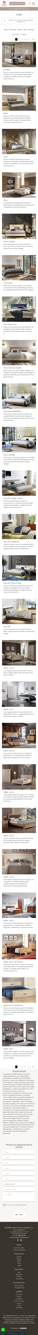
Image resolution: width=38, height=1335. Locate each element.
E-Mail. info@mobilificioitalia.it (19, 1237)
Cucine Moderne (19, 1248)
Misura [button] (19, 30)
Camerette (19, 1279)
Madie (19, 1259)
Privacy (3, 1334)
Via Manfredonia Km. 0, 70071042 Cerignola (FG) (19, 1233)
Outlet (19, 1305)
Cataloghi (19, 1308)
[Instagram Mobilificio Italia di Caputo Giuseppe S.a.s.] (20, 1240)
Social (19, 1303)
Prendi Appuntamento (17, 3)
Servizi (19, 1297)
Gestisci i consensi (19, 1334)
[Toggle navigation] (33, 3)
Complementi (19, 1288)
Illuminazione (19, 1285)
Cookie (9, 1334)
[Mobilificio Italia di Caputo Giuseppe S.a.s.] (4, 3)
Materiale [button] (13, 30)
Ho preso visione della (16, 1205)
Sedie (19, 1265)
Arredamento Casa (19, 9)
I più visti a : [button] (16, 34)
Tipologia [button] (30, 30)
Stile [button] (24, 30)
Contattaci (19, 1299)
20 (33, 39)
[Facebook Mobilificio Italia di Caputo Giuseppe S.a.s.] (17, 1240)
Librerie (19, 1257)
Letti (28, 9)
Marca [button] (6, 30)
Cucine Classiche (19, 1250)
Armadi (19, 1277)
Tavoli (19, 1263)
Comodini (19, 1274)
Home (10, 9)
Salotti (19, 1261)
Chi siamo (19, 1294)
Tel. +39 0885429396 (19, 1236)
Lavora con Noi (19, 1301)
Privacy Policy (23, 1205)
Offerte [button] (23, 34)
